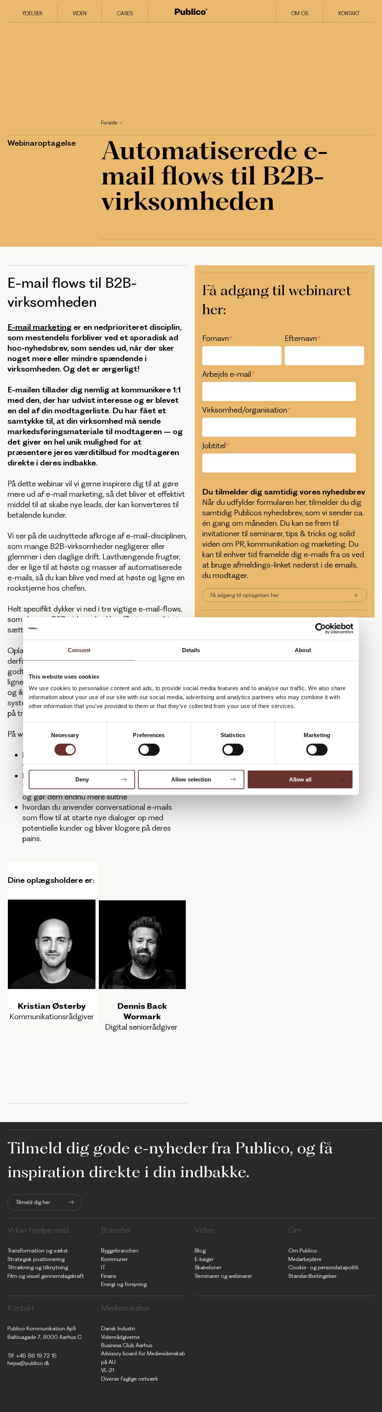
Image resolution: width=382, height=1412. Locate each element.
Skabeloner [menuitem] (208, 1267)
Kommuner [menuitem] (114, 1259)
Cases (125, 13)
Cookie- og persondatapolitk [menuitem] (323, 1267)
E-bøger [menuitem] (204, 1259)
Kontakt (349, 13)
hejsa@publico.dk (28, 1363)
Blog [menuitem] (200, 1250)
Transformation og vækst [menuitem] (37, 1250)
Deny (82, 779)
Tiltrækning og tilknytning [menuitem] (37, 1267)
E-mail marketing (39, 327)
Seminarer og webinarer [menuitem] (223, 1276)
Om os (299, 13)
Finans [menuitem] (108, 1276)
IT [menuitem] (103, 1267)
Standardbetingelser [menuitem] (312, 1276)
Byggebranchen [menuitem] (119, 1250)
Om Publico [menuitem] (302, 1250)
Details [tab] (191, 650)
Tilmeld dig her (33, 1202)
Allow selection (191, 779)
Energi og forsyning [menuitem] (124, 1284)
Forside (109, 123)
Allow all (300, 779)
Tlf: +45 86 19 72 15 (32, 1355)
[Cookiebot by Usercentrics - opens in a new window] (320, 628)
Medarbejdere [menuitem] (305, 1259)
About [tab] (303, 650)
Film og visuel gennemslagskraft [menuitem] (45, 1276)
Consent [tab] (79, 650)
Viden (80, 13)
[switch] (149, 749)
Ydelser (32, 13)
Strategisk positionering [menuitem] (36, 1259)
